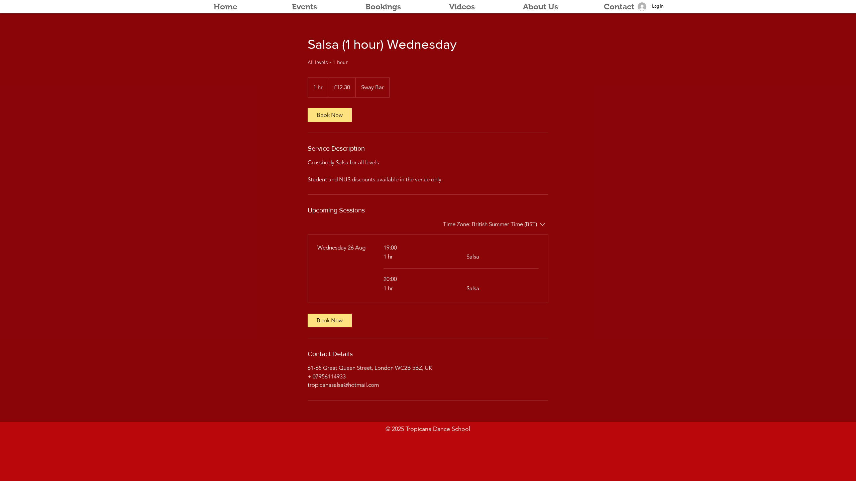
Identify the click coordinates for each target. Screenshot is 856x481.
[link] (330, 115)
